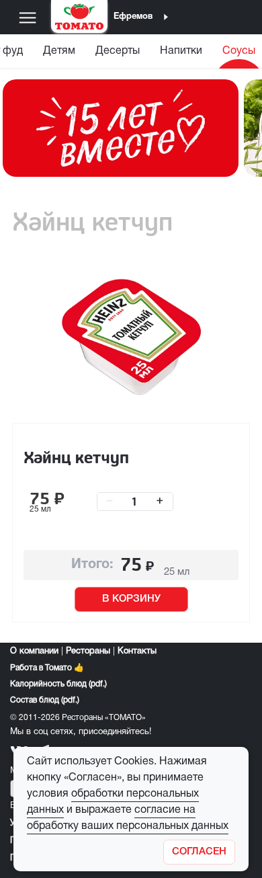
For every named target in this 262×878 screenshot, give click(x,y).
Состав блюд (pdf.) (44, 700)
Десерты (117, 51)
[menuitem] (59, 54)
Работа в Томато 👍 (47, 668)
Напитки (181, 51)
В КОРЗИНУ (131, 599)
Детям (59, 51)
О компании (34, 651)
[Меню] (27, 17)
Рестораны (88, 651)
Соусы (238, 51)
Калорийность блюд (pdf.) (58, 684)
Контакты (137, 651)
